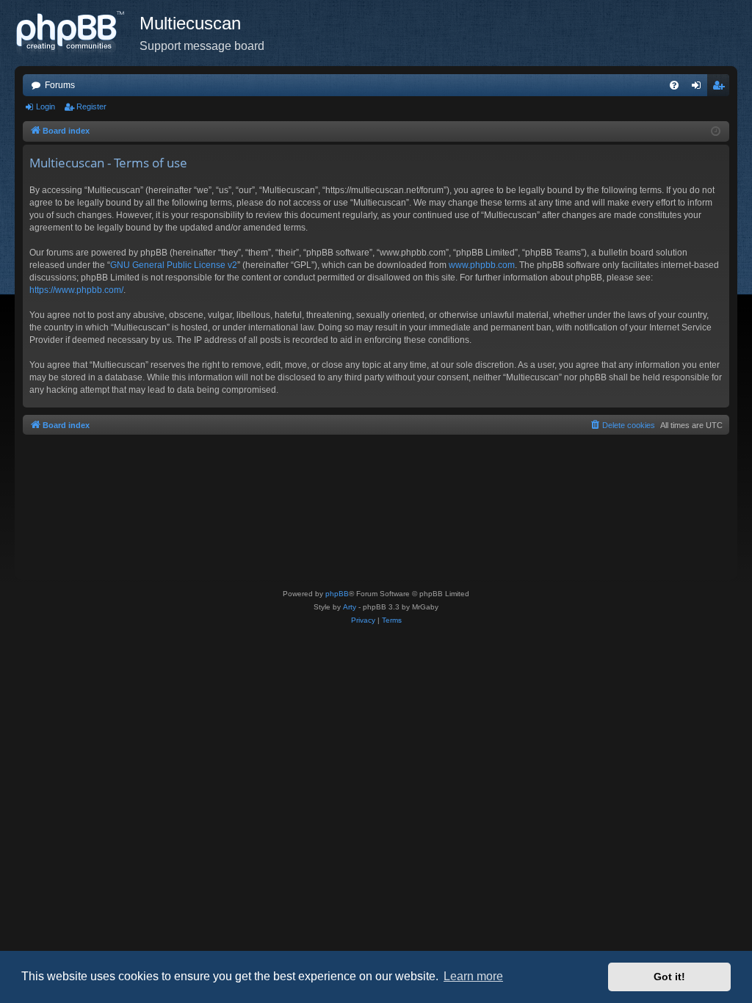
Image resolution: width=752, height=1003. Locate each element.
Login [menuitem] (699, 88)
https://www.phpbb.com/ (76, 290)
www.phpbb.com (482, 265)
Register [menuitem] (721, 88)
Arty (349, 607)
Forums (60, 85)
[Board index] (77, 33)
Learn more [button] (473, 976)
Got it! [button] (669, 976)
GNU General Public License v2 (173, 265)
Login (45, 106)
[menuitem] (674, 85)
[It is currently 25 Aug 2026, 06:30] (715, 131)
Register (91, 106)
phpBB (337, 594)
